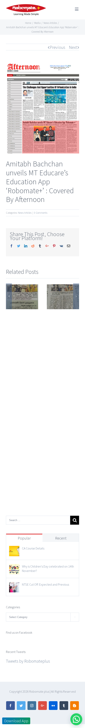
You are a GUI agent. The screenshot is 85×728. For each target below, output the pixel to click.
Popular (24, 538)
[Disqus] (42, 360)
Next (73, 47)
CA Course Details (33, 548)
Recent (60, 538)
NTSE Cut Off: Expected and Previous (45, 584)
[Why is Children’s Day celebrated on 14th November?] (14, 567)
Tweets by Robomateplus (28, 661)
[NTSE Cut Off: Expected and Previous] (14, 585)
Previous (57, 47)
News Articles (24, 212)
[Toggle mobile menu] (77, 9)
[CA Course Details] (14, 549)
